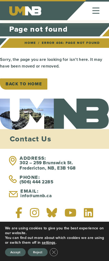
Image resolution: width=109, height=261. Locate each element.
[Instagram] (34, 212)
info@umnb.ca (36, 195)
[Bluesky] (52, 212)
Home (30, 42)
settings (49, 242)
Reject (37, 252)
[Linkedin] (88, 212)
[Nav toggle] (95, 11)
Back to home (24, 84)
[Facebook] (19, 212)
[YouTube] (70, 212)
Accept (15, 252)
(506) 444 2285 (36, 182)
